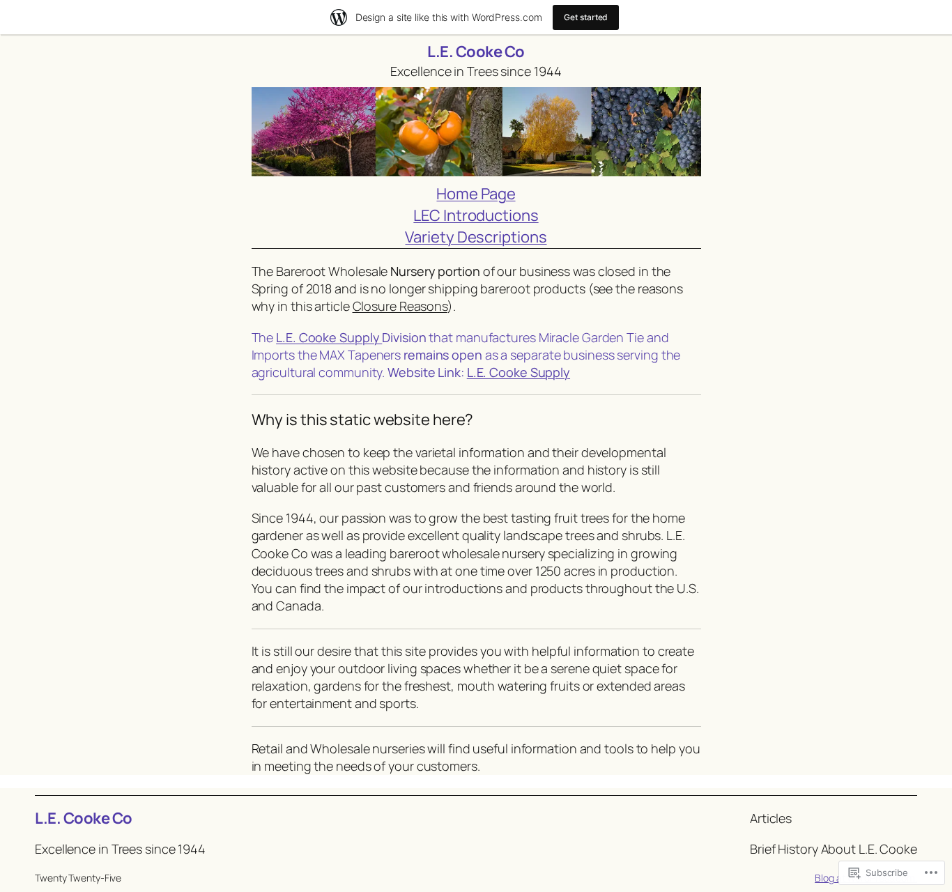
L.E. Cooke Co (476, 51)
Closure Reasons (400, 306)
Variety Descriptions (475, 236)
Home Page (475, 193)
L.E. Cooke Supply (329, 337)
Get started (586, 17)
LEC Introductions (475, 215)
